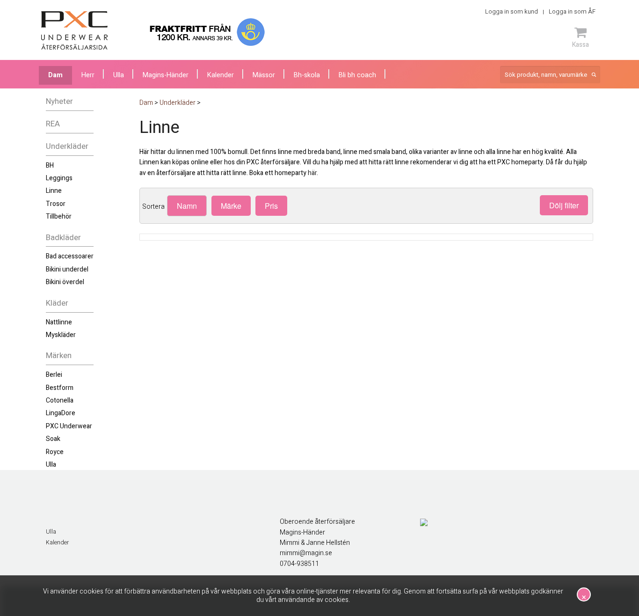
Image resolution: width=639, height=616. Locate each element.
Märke (231, 205)
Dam (55, 75)
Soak (53, 439)
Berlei (54, 375)
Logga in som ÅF (572, 11)
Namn (187, 205)
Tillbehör (59, 216)
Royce (55, 452)
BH (50, 165)
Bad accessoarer (70, 256)
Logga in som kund (511, 11)
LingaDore (60, 413)
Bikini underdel (67, 269)
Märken (59, 355)
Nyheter (59, 101)
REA (53, 124)
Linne (54, 191)
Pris (271, 205)
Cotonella (59, 400)
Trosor (55, 204)
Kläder (57, 303)
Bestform (59, 388)
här (312, 173)
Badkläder (63, 237)
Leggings (59, 178)
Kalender (57, 542)
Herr (87, 75)
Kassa (580, 44)
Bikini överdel (65, 282)
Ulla (51, 464)
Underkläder (67, 146)
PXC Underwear (69, 426)
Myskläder (61, 335)
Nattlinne (59, 322)
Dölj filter (564, 205)
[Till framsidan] (74, 30)
